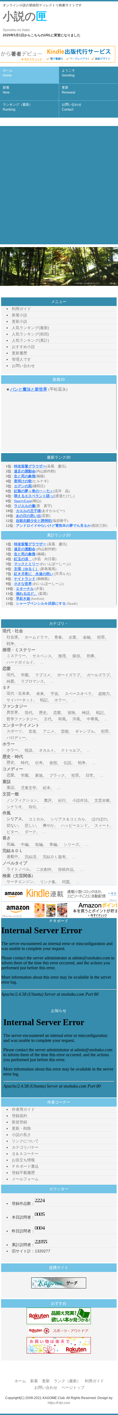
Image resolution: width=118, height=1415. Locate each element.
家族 (39, 775)
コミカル (36, 819)
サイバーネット (20, 700)
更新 (68, 90)
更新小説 (19, 321)
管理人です (21, 359)
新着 (6, 90)
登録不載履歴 (23, 1172)
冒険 (71, 712)
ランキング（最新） (17, 107)
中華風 (92, 719)
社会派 (12, 637)
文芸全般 (102, 800)
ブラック (57, 775)
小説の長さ (21, 1134)
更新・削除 (21, 1128)
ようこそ (68, 73)
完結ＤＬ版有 (54, 857)
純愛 (10, 681)
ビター (12, 832)
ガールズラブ (98, 675)
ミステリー (16, 655)
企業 (72, 637)
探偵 (76, 656)
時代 (25, 762)
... (22, 643)
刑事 (90, 656)
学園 (25, 675)
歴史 (43, 712)
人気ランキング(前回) (30, 334)
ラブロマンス (32, 681)
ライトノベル (18, 869)
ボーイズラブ (68, 675)
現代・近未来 (18, 693)
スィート (102, 825)
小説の (25, 21)
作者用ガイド (23, 1109)
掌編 (53, 844)
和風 (62, 719)
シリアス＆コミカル (67, 819)
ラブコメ (42, 675)
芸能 (65, 731)
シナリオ (14, 806)
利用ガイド (21, 308)
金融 (87, 637)
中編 (25, 844)
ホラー (60, 700)
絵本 (46, 787)
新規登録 (19, 1122)
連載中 (12, 856)
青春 (58, 637)
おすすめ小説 (23, 346)
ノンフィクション (22, 800)
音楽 (32, 731)
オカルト (46, 750)
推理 (62, 656)
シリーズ (71, 844)
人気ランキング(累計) (30, 340)
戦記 (44, 700)
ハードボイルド (20, 662)
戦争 (10, 643)
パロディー (16, 737)
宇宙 (54, 693)
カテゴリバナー (25, 1147)
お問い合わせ (72, 107)
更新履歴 (19, 353)
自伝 (32, 806)
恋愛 (57, 712)
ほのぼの (99, 819)
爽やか (48, 825)
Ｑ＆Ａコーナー (25, 1153)
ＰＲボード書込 (25, 1166)
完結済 (30, 857)
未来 (40, 693)
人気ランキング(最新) (30, 327)
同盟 (66, 882)
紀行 (62, 800)
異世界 (12, 712)
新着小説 (19, 315)
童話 (10, 787)
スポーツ (14, 731)
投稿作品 (66, 869)
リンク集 (47, 882)
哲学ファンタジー (22, 719)
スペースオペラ (78, 693)
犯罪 (101, 637)
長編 (10, 844)
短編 (39, 844)
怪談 (28, 750)
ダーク (30, 832)
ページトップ (73, 1387)
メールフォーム (25, 1179)
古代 (48, 719)
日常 (89, 775)
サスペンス (42, 656)
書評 (48, 800)
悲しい (30, 825)
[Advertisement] (59, 185)
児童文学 (28, 787)
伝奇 (39, 762)
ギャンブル (84, 731)
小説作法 (80, 800)
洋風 (76, 719)
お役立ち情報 (23, 1160)
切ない (12, 825)
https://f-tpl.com (59, 1403)
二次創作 (44, 869)
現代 (10, 674)
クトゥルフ (70, 750)
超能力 (104, 693)
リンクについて (25, 1141)
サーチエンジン (20, 881)
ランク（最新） (67, 1381)
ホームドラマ (36, 637)
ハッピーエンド (74, 825)
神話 (85, 712)
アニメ (48, 731)
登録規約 (19, 1115)
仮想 (53, 762)
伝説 (67, 762)
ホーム (8, 73)
